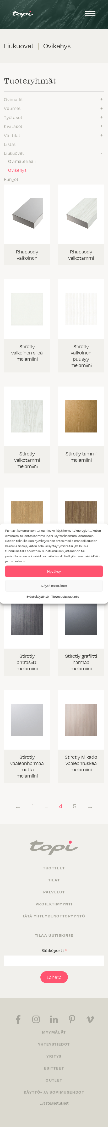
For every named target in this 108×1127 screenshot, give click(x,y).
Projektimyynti (54, 903)
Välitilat (12, 135)
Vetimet (12, 108)
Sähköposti (54, 950)
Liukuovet (14, 153)
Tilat (54, 879)
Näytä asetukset (54, 585)
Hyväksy (54, 571)
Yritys (54, 1056)
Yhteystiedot (54, 1044)
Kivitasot (13, 126)
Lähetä (54, 977)
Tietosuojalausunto (65, 596)
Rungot (11, 179)
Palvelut (54, 891)
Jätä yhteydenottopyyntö (54, 916)
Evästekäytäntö (37, 596)
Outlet (54, 1080)
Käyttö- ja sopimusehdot (54, 1092)
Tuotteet (54, 867)
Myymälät (54, 1032)
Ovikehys (17, 170)
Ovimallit (13, 99)
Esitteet (54, 1068)
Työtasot (13, 117)
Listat (10, 144)
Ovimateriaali (22, 161)
